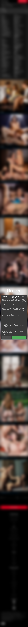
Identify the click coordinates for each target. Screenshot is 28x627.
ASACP (19, 315)
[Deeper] (14, 291)
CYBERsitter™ (4, 315)
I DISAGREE (6, 337)
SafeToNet (15, 315)
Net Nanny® (9, 315)
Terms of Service (21, 327)
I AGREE (18, 337)
